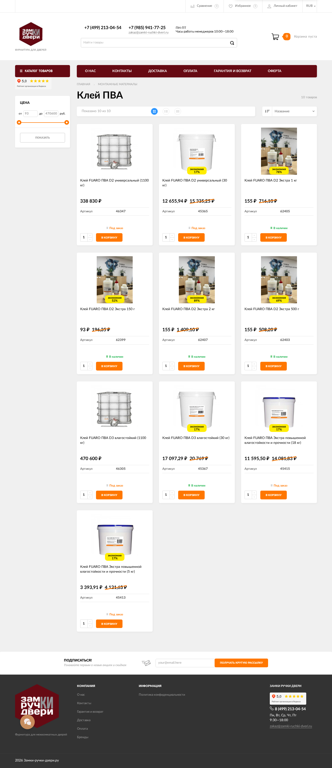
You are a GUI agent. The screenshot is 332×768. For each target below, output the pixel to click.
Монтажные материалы (117, 84)
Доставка (157, 71)
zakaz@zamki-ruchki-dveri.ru (148, 32)
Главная (83, 84)
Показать (42, 137)
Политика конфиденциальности (162, 694)
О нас (90, 71)
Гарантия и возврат (232, 71)
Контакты (122, 71)
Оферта (274, 71)
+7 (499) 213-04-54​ (102, 28)
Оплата (190, 71)
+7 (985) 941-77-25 (147, 28)
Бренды (82, 737)
